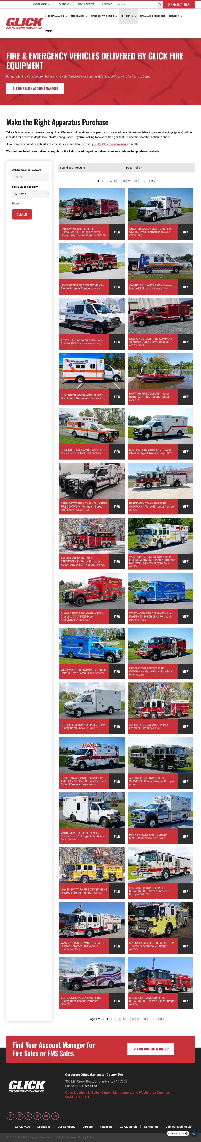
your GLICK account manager (110, 144)
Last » (151, 181)
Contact (107, 4)
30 (135, 181)
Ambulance (77, 16)
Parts (49, 31)
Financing (106, 1126)
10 (124, 181)
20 (129, 181)
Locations (63, 4)
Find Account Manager (152, 1049)
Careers (87, 1126)
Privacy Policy (86, 1137)
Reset (16, 203)
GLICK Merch (128, 1126)
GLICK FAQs (22, 1126)
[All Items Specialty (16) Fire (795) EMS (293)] (30, 194)
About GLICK (40, 4)
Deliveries (127, 16)
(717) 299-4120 (86, 1086)
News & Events (85, 4)
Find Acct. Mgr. (180, 5)
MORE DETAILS (76, 1097)
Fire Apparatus (54, 16)
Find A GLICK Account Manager (36, 88)
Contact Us (151, 1126)
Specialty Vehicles (102, 16)
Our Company (66, 1126)
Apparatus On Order (152, 16)
